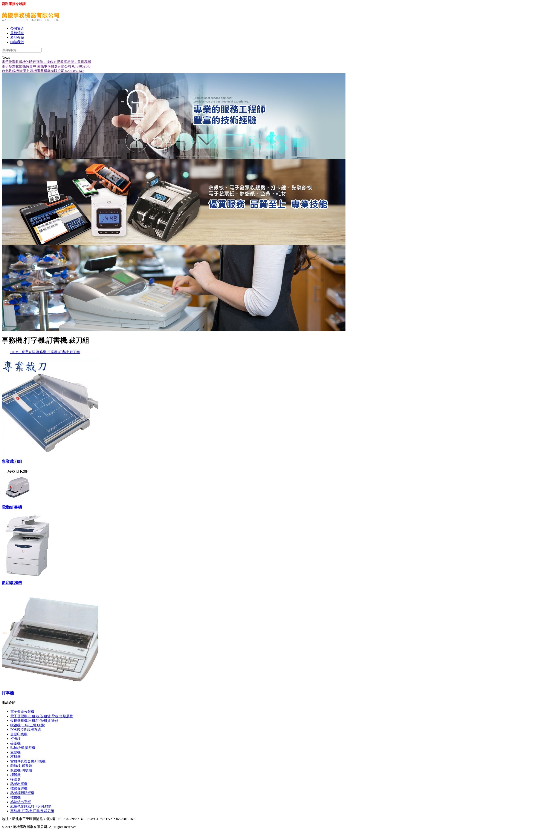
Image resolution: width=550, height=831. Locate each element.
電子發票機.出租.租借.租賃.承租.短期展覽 (41, 716)
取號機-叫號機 (21, 770)
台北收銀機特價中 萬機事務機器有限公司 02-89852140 (43, 71)
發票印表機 (19, 734)
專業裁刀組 (12, 461)
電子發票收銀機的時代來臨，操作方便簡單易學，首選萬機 (46, 62)
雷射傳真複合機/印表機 (28, 761)
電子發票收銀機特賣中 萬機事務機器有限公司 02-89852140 (46, 66)
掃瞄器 (15, 779)
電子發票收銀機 (22, 711)
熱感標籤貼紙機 (22, 793)
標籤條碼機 (19, 788)
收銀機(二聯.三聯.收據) (27, 725)
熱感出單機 (19, 784)
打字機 (8, 693)
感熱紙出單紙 (20, 802)
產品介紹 (28, 352)
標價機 (15, 797)
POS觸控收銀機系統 (25, 729)
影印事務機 (12, 582)
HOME (15, 352)
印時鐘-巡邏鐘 (21, 766)
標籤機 (15, 775)
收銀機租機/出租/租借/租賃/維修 (34, 720)
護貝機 (15, 757)
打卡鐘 (15, 739)
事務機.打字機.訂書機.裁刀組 (58, 352)
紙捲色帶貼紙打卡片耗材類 (31, 806)
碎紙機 (15, 743)
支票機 (15, 752)
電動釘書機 (12, 507)
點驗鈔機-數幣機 (22, 748)
